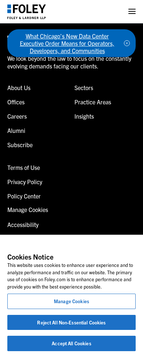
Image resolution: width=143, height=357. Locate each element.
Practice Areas (92, 101)
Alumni (16, 130)
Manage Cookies (71, 301)
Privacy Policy (24, 181)
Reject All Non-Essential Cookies (71, 322)
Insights (84, 116)
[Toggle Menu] (132, 11)
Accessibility (22, 224)
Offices (16, 101)
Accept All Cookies (71, 343)
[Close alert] (127, 43)
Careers (17, 116)
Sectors (83, 87)
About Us (18, 87)
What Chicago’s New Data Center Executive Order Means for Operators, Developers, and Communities (67, 43)
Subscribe (20, 144)
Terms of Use (23, 167)
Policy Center (24, 196)
